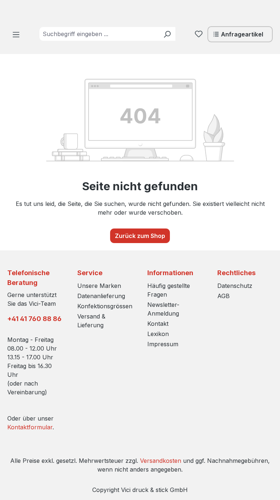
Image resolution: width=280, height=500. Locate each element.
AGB (223, 296)
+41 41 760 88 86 (34, 319)
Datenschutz (234, 285)
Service (89, 273)
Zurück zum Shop (140, 235)
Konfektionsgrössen (104, 306)
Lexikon (158, 333)
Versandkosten (160, 460)
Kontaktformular (29, 427)
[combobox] (99, 34)
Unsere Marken (99, 285)
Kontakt (157, 323)
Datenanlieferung (101, 296)
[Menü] (16, 34)
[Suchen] (167, 34)
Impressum (162, 344)
